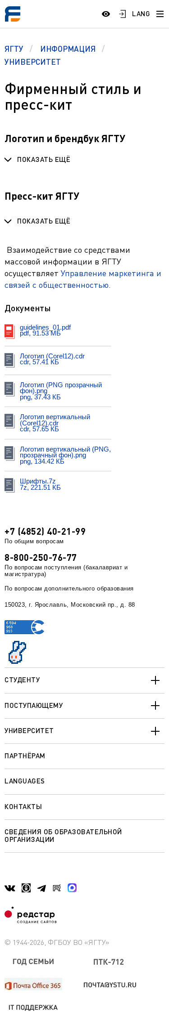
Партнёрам (25, 756)
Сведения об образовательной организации (63, 835)
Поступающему (34, 705)
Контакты (23, 806)
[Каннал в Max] (72, 887)
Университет (29, 730)
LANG (141, 13)
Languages (25, 781)
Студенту (22, 680)
